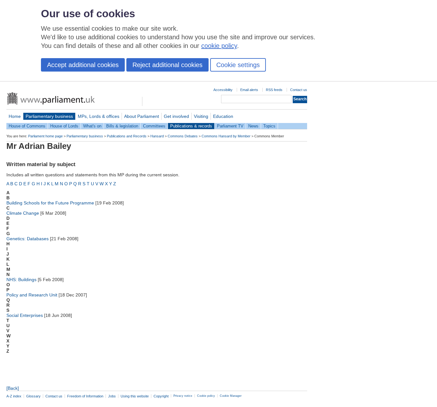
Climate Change (22, 213)
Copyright (161, 396)
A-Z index (13, 396)
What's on (92, 126)
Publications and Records (127, 136)
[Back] (12, 388)
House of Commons (27, 126)
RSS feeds (274, 90)
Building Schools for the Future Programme (50, 202)
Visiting (201, 116)
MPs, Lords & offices (98, 116)
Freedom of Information (85, 396)
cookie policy (219, 45)
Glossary (33, 396)
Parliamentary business (49, 116)
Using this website (135, 396)
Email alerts (249, 90)
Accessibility (223, 90)
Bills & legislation (122, 126)
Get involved (176, 116)
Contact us (298, 90)
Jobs (112, 396)
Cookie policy (206, 395)
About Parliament (141, 116)
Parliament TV (230, 126)
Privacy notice (182, 395)
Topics (269, 126)
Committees (154, 126)
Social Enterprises (24, 315)
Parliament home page (45, 136)
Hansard (157, 136)
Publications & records (191, 126)
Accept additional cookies (83, 64)
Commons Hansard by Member (226, 136)
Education (223, 116)
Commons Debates (183, 136)
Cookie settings (238, 64)
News (253, 126)
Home (15, 116)
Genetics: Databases (27, 238)
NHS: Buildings (21, 279)
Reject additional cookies (167, 64)
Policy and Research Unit (31, 294)
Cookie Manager (231, 395)
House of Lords (64, 126)
